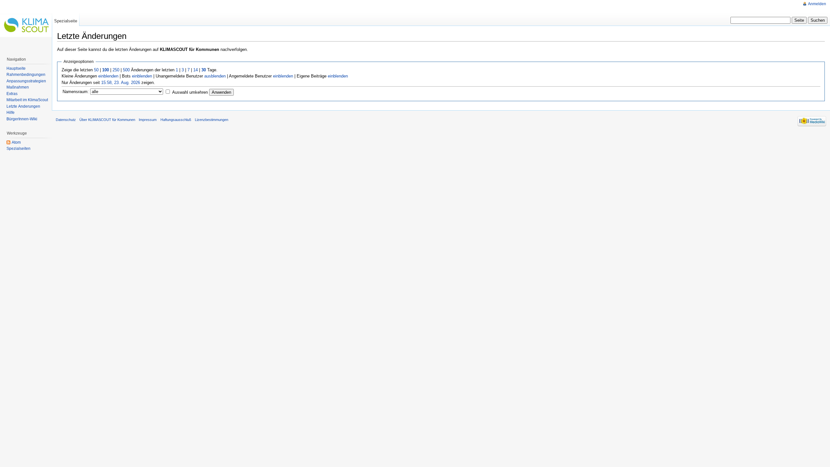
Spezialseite (65, 20)
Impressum (148, 120)
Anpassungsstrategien (26, 81)
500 (126, 69)
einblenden (108, 76)
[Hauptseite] (26, 26)
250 (116, 69)
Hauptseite (16, 68)
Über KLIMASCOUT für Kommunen (107, 120)
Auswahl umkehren (190, 92)
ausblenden (215, 76)
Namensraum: (76, 91)
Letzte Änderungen (23, 106)
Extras (12, 93)
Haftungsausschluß (175, 120)
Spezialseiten (18, 148)
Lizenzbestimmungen (211, 120)
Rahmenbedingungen (25, 74)
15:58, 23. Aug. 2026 (120, 82)
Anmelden (817, 4)
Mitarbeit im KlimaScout (27, 100)
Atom (16, 142)
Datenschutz (66, 120)
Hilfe (10, 112)
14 (195, 69)
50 (96, 69)
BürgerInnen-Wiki (21, 119)
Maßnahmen (17, 87)
